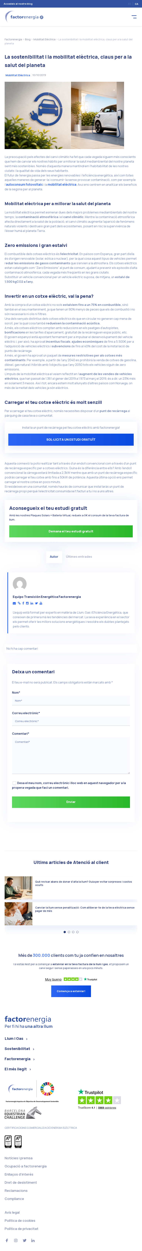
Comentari (20, 734)
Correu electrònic (26, 713)
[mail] (14, 603)
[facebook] (23, 603)
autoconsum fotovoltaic (24, 184)
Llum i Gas (14, 1038)
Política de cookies (20, 1220)
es (129, 3)
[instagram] (27, 603)
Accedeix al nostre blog (18, 3)
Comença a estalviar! (71, 991)
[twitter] (36, 603)
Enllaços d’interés (19, 1174)
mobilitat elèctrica (62, 184)
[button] (65, 932)
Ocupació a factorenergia (26, 1166)
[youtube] (41, 603)
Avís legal (12, 1212)
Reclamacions (16, 1190)
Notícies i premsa (19, 1158)
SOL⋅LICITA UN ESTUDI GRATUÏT (71, 439)
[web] (19, 603)
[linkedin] (32, 603)
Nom (16, 693)
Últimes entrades (79, 556)
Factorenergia (18, 1058)
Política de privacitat (21, 1228)
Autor (54, 556)
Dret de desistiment (21, 1182)
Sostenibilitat (17, 1048)
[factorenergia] (23, 16)
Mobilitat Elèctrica (18, 75)
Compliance (14, 1198)
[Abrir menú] (134, 17)
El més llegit (16, 1068)
